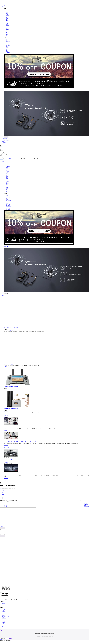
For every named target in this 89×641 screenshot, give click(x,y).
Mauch (7, 21)
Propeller (7, 47)
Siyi (6, 28)
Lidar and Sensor (8, 49)
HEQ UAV (7, 172)
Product (3, 494)
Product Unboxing (6, 447)
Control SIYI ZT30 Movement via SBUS (11, 426)
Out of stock (5, 498)
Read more (5, 366)
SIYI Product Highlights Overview (10, 459)
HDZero (7, 17)
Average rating (86, 504)
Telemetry (7, 199)
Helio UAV (7, 18)
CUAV (7, 11)
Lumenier (7, 177)
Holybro (7, 14)
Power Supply (8, 205)
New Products (4, 490)
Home (1, 488)
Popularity (85, 503)
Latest (85, 505)
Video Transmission (8, 200)
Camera (7, 46)
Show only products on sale (12, 500)
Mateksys (7, 22)
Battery (7, 39)
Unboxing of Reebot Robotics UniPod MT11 (12, 473)
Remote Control (8, 44)
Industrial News (6, 330)
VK (6, 32)
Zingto (7, 34)
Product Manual (6, 389)
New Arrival (6, 246)
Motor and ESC (8, 45)
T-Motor (7, 187)
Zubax (6, 35)
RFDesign (7, 25)
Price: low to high (86, 506)
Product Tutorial (6, 415)
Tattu (6, 30)
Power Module (8, 204)
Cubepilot (7, 13)
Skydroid (7, 27)
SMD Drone (7, 29)
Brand (3, 492)
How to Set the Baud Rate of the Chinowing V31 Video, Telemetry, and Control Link (20, 441)
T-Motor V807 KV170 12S (5, 531)
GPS (6, 42)
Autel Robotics (8, 10)
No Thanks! (2, 639)
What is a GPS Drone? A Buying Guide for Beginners (12, 327)
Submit (10, 638)
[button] (2, 528)
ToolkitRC (7, 31)
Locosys (7, 20)
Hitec (6, 16)
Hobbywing (7, 15)
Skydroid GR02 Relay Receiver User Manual (11, 408)
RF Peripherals (8, 52)
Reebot (7, 24)
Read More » (6, 430)
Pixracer (7, 23)
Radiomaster (7, 26)
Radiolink (7, 182)
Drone (6, 40)
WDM (6, 33)
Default (85, 502)
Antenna (7, 38)
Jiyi (6, 19)
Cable (6, 50)
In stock (4, 497)
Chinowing (7, 12)
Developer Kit (8, 53)
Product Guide (11, 330)
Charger (7, 51)
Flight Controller (8, 41)
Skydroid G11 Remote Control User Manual (11, 386)
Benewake (7, 167)
